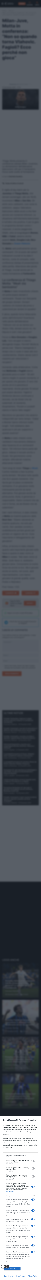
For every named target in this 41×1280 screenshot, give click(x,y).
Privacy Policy (32, 1276)
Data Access (20, 1276)
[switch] (33, 1161)
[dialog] (20, 1198)
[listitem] (20, 1156)
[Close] (37, 1120)
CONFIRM (12, 1268)
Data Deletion (8, 1276)
